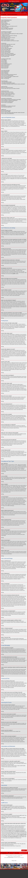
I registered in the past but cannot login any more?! (9, 26)
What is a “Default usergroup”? (6, 77)
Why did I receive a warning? (5, 52)
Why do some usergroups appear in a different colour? (9, 76)
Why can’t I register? (4, 23)
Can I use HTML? (4, 60)
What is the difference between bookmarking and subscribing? (11, 99)
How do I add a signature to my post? (7, 46)
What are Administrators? (5, 71)
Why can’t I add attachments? (6, 51)
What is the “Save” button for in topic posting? (8, 54)
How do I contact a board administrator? (7, 113)
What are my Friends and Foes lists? (7, 87)
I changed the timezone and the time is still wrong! (9, 35)
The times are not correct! (5, 34)
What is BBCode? (4, 59)
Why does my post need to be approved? (7, 55)
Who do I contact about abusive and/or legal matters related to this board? (12, 112)
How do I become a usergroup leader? (7, 75)
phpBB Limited (7, 807)
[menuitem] (3, 12)
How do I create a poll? (4, 47)
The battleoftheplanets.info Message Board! (14, 2)
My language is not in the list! (5, 36)
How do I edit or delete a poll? (5, 49)
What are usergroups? (4, 73)
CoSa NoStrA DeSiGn (10, 857)
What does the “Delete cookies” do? (7, 29)
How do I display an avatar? (5, 38)
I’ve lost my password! (4, 27)
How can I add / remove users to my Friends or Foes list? (10, 88)
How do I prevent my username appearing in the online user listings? (12, 33)
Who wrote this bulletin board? (6, 110)
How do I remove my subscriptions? (7, 102)
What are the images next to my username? (8, 37)
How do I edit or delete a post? (6, 45)
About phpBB (3, 809)
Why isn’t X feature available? (5, 111)
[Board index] (7, 6)
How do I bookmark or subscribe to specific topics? (9, 100)
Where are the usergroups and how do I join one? (9, 74)
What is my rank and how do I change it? (7, 39)
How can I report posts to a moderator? (7, 53)
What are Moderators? (4, 72)
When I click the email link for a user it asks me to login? (10, 40)
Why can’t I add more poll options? (6, 48)
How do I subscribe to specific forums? (7, 101)
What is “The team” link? (5, 78)
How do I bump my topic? (5, 56)
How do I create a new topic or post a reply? (8, 44)
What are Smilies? (4, 61)
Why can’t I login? (4, 25)
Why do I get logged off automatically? (7, 28)
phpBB (13, 273)
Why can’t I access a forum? (5, 50)
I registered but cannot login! (5, 24)
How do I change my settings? (6, 32)
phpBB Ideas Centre (4, 817)
